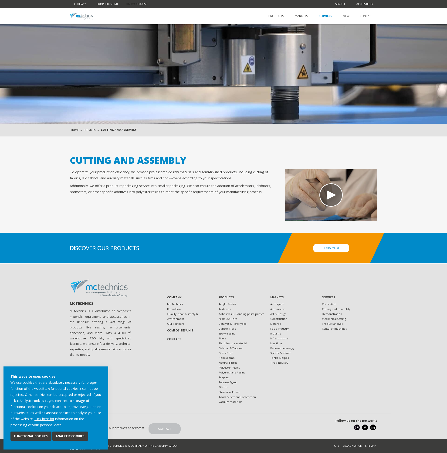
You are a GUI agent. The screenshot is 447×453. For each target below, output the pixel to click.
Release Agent (228, 382)
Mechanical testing (334, 319)
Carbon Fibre (227, 328)
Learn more (331, 248)
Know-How (174, 309)
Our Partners (175, 323)
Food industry (279, 328)
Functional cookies (31, 436)
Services (325, 16)
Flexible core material (233, 343)
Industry (275, 333)
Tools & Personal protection (237, 397)
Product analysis (333, 323)
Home (75, 130)
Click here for (44, 419)
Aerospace (277, 304)
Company (80, 4)
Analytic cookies (70, 436)
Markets (301, 16)
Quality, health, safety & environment (182, 316)
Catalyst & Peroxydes (233, 323)
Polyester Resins (229, 367)
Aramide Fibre (228, 319)
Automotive (277, 309)
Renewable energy (282, 348)
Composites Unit (107, 4)
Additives (225, 309)
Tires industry (279, 362)
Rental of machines (334, 328)
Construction (278, 319)
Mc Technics (175, 304)
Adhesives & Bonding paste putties (241, 314)
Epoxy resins (227, 333)
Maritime (276, 343)
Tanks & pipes (279, 357)
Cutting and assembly (336, 309)
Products (276, 16)
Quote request (136, 4)
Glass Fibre (226, 353)
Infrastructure (279, 338)
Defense (275, 323)
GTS (336, 445)
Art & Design (278, 314)
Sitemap (370, 445)
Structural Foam (229, 392)
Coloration (329, 304)
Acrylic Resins (227, 304)
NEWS (347, 16)
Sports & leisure (280, 353)
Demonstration (332, 314)
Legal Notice (352, 445)
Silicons (224, 387)
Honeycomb (227, 357)
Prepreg (224, 377)
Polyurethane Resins (232, 372)
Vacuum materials (230, 402)
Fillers (222, 338)
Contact (366, 16)
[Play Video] (331, 195)
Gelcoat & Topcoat (231, 348)
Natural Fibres (228, 362)
